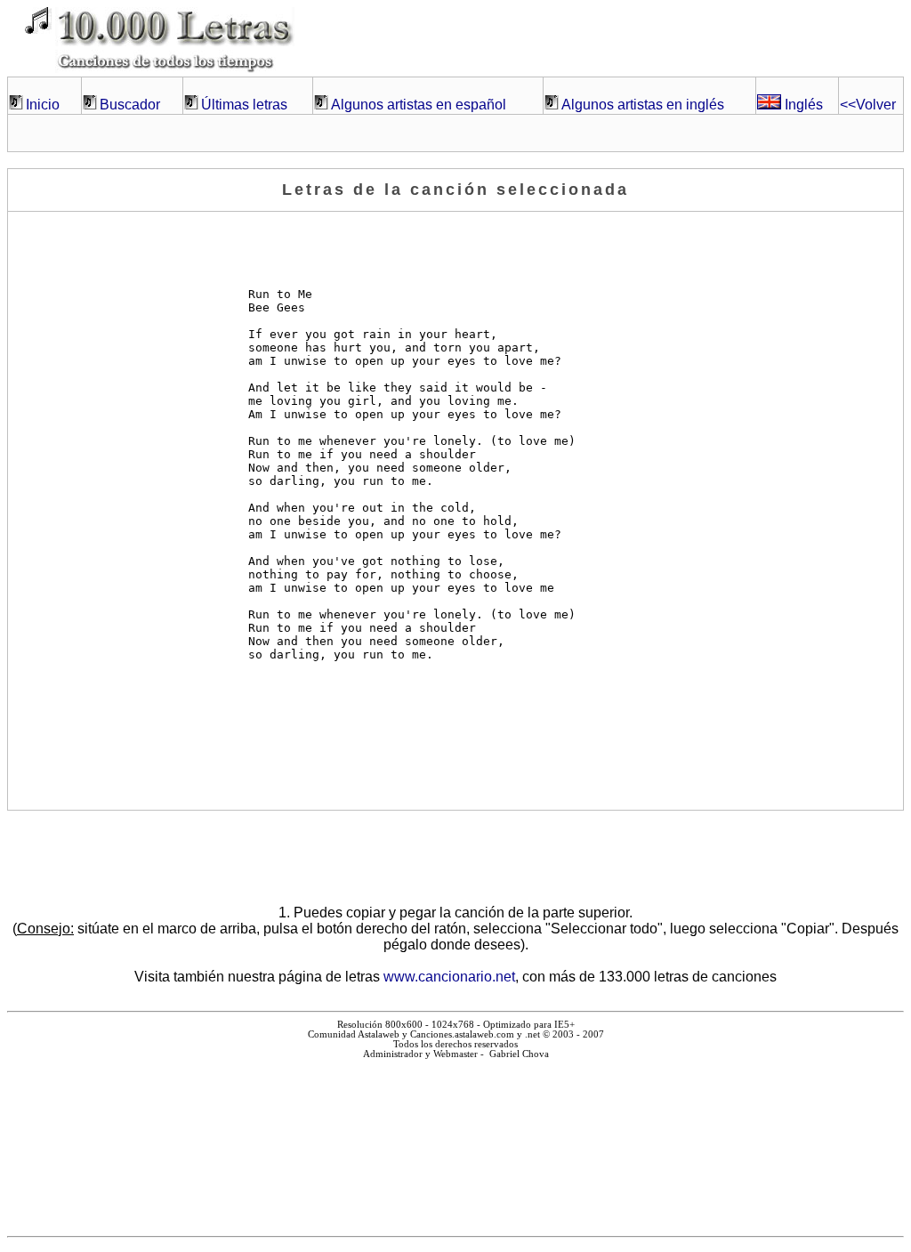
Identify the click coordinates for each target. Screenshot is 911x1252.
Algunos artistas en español (418, 104)
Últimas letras (244, 104)
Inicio (43, 104)
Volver (868, 104)
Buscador (130, 104)
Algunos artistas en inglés (642, 104)
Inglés (802, 104)
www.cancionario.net (449, 976)
